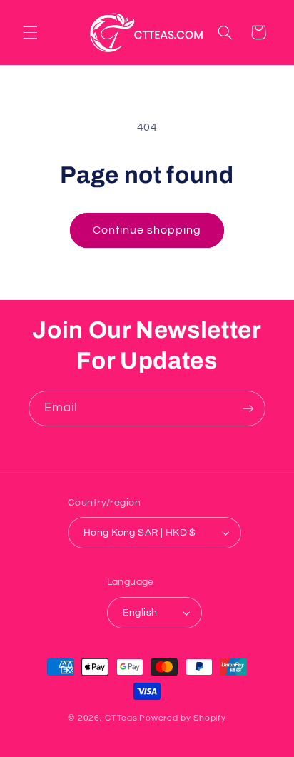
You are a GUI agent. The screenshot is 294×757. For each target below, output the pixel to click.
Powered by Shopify (182, 718)
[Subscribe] (248, 408)
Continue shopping (147, 230)
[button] (30, 32)
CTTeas (121, 718)
